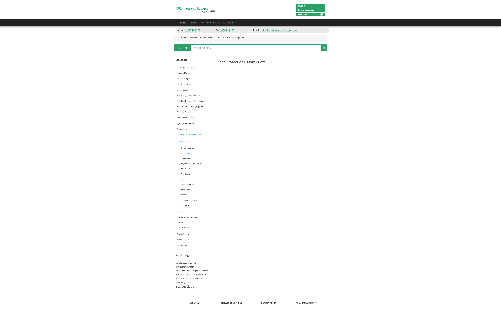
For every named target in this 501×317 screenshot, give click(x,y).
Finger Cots (185, 153)
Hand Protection (185, 141)
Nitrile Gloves (186, 189)
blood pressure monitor (186, 263)
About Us (228, 22)
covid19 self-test (183, 270)
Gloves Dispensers (188, 148)
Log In (302, 6)
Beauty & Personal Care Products (191, 101)
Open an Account (307, 10)
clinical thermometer (185, 267)
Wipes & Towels (184, 239)
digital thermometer (201, 270)
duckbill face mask (183, 274)
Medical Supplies (184, 78)
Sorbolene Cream (187, 184)
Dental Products (184, 234)
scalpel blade (185, 286)
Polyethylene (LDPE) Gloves (191, 163)
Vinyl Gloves (185, 174)
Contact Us (213, 22)
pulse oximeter (196, 278)
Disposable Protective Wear (189, 134)
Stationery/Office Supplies (188, 95)
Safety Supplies (183, 89)
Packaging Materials (186, 67)
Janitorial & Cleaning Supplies (190, 106)
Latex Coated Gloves (189, 200)
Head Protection (185, 212)
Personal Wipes (184, 73)
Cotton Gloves (186, 179)
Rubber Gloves (186, 169)
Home (183, 22)
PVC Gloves (185, 195)
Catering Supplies (185, 112)
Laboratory (182, 245)
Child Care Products (185, 117)
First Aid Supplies (184, 84)
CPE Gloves (185, 205)
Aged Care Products (185, 123)
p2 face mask (181, 278)
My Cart (303, 14)
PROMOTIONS (196, 22)
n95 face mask (200, 274)
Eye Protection (184, 227)
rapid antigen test (183, 282)
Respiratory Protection (188, 217)
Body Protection (185, 222)
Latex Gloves (186, 158)
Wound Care (182, 129)
